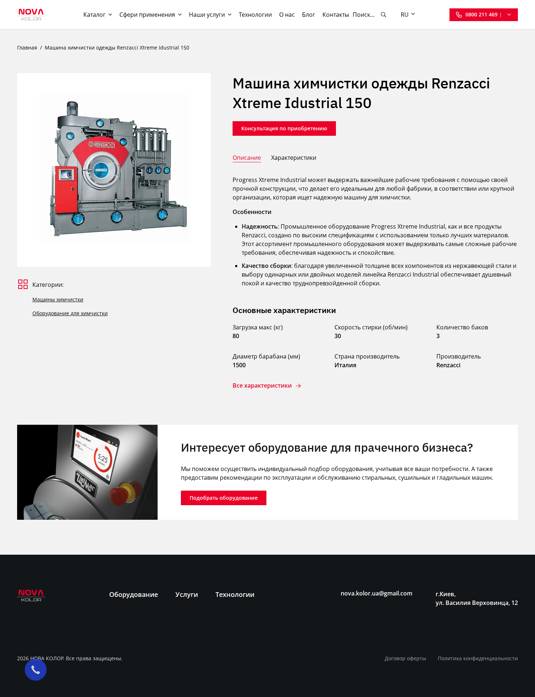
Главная (27, 47)
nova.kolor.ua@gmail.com (376, 593)
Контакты (335, 15)
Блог (308, 15)
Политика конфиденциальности (478, 658)
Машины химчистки (57, 299)
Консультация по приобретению (284, 128)
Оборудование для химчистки (70, 313)
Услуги (186, 594)
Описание (247, 158)
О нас (287, 15)
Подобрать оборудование (224, 497)
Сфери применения (147, 15)
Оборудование (133, 594)
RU (405, 15)
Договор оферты (405, 658)
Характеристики (293, 158)
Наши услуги (207, 15)
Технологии (255, 15)
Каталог (94, 15)
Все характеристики (262, 385)
